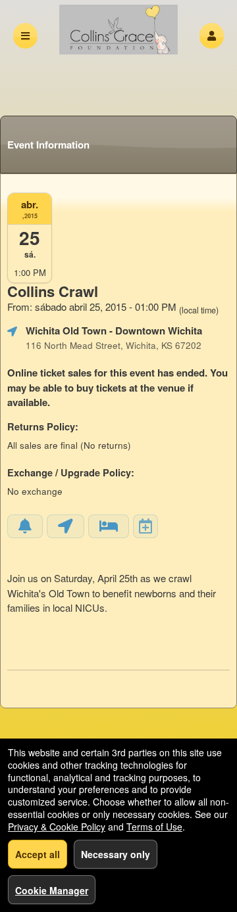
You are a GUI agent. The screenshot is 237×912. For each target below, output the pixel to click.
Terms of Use (154, 826)
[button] (211, 36)
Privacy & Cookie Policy (56, 826)
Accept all (37, 854)
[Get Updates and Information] (25, 526)
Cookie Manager (51, 890)
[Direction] (65, 526)
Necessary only (115, 854)
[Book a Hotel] (108, 526)
